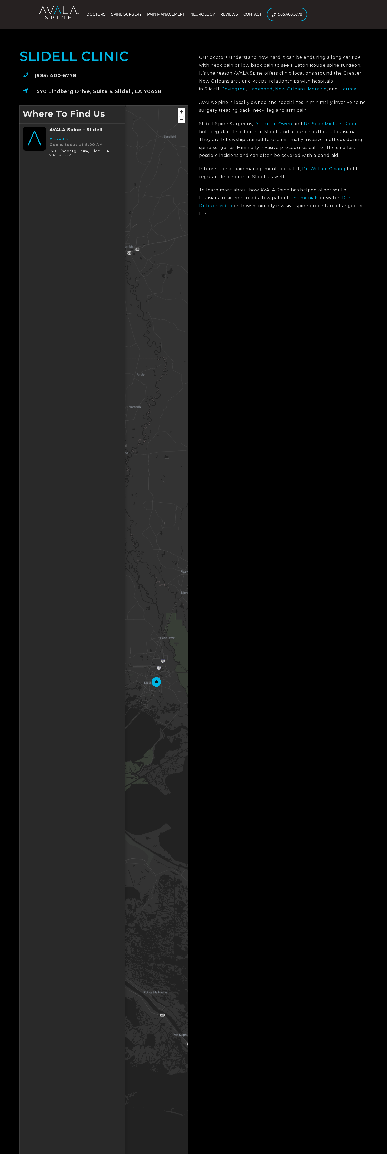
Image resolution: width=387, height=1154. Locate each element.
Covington (234, 88)
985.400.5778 (289, 14)
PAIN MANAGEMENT (166, 14)
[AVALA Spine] (59, 17)
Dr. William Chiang (323, 168)
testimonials (304, 197)
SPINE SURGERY (126, 14)
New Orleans (290, 88)
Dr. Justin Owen (273, 123)
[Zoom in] (181, 112)
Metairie (317, 88)
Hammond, (261, 88)
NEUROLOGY (202, 14)
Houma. (348, 88)
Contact (252, 14)
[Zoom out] (181, 119)
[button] (156, 682)
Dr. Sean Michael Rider (330, 123)
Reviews (229, 14)
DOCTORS (96, 14)
